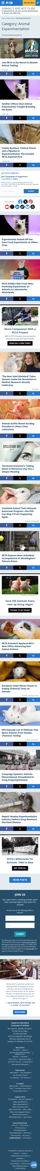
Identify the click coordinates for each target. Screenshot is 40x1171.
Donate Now (12, 1099)
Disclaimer (20, 1158)
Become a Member (25, 1099)
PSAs (11, 1088)
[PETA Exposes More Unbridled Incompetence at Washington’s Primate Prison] (20, 550)
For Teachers (25, 1078)
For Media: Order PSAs (22, 1088)
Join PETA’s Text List (14, 1062)
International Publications (20, 1064)
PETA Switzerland (15, 1133)
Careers (24, 1050)
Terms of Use (25, 1163)
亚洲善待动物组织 (15, 1138)
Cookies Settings (20, 1168)
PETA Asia (26, 1135)
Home (4, 18)
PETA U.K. (15, 1125)
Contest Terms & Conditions (20, 1156)
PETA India (26, 1133)
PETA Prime (12, 1059)
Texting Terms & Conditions (20, 1161)
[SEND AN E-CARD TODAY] (20, 327)
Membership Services (20, 1114)
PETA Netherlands (20, 1130)
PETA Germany (20, 1128)
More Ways (27, 1117)
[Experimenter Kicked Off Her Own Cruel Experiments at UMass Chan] (20, 235)
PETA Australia (15, 1135)
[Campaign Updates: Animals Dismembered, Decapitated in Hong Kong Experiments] (20, 769)
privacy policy (30, 949)
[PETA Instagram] (30, 201)
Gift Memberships (15, 1117)
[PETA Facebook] (20, 201)
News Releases (25, 1086)
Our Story (16, 1050)
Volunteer (24, 1057)
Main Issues (10, 18)
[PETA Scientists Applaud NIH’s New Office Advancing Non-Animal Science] (20, 638)
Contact (23, 1153)
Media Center (13, 1086)
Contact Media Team (20, 1091)
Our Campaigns (25, 1072)
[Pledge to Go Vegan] (20, 594)
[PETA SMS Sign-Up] (12, 207)
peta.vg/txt (4, 184)
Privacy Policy (14, 1163)
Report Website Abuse (20, 1166)
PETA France (24, 1125)
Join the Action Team (20, 1075)
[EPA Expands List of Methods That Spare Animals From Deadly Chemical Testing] (20, 726)
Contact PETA (27, 1062)
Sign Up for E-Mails (25, 1059)
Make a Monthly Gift (20, 1102)
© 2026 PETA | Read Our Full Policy (20, 1151)
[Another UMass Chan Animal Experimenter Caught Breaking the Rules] (20, 99)
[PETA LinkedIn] (17, 207)
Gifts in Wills (27, 1109)
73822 (15, 179)
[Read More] (20, 987)
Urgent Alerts (13, 1072)
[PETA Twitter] (25, 201)
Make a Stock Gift (14, 1109)
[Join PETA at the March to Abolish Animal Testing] (20, 57)
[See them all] (20, 854)
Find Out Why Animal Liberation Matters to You (20, 1053)
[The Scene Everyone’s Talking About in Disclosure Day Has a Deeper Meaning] (20, 461)
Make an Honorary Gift (19, 1107)
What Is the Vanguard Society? (20, 1112)
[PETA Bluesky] (27, 207)
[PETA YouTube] (7, 207)
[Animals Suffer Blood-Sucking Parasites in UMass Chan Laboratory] (20, 418)
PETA (8, 179)
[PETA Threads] (32, 207)
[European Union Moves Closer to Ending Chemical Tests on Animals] (20, 681)
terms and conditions (29, 942)
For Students (14, 1078)
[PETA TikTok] (22, 207)
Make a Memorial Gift (20, 1104)
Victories (15, 1057)
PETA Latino (27, 1138)
